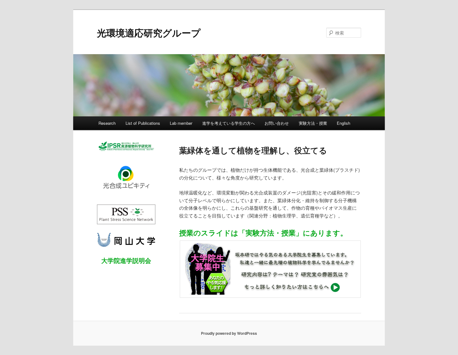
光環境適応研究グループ (149, 32)
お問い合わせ (277, 123)
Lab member (181, 123)
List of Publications (143, 123)
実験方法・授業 (313, 123)
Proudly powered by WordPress (229, 333)
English (343, 123)
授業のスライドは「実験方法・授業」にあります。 (263, 233)
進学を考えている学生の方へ (228, 123)
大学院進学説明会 (126, 260)
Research (107, 123)
